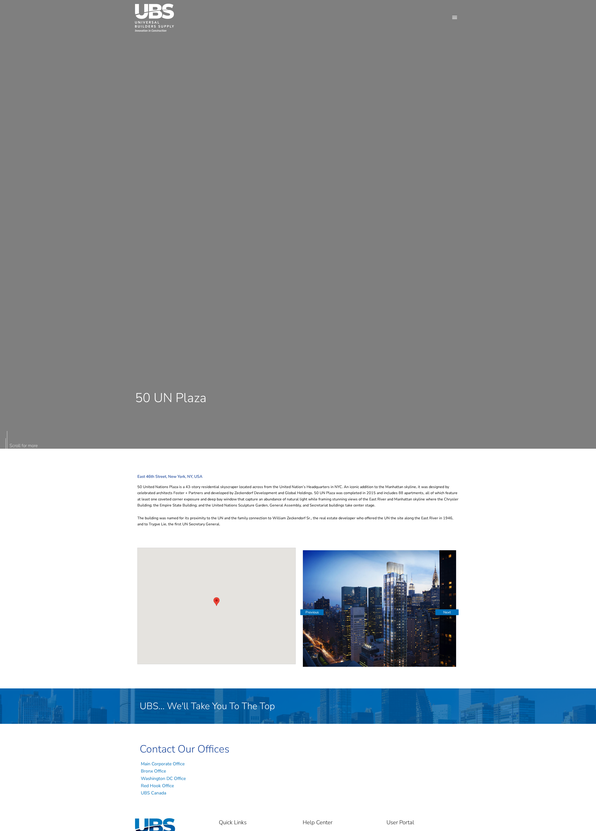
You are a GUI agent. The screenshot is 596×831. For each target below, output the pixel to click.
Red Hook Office (157, 786)
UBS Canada (153, 793)
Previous (312, 612)
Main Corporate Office (163, 764)
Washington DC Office (163, 779)
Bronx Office (153, 771)
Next (447, 612)
